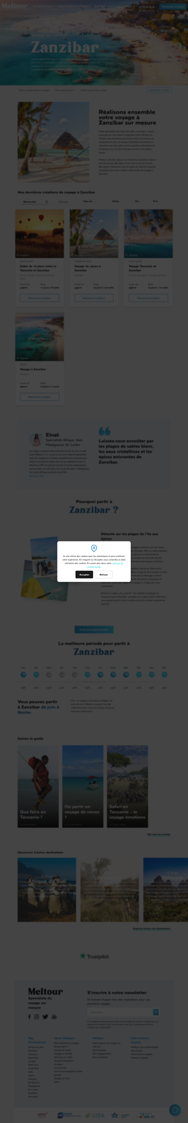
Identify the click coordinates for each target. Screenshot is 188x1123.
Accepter (84, 574)
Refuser (104, 574)
